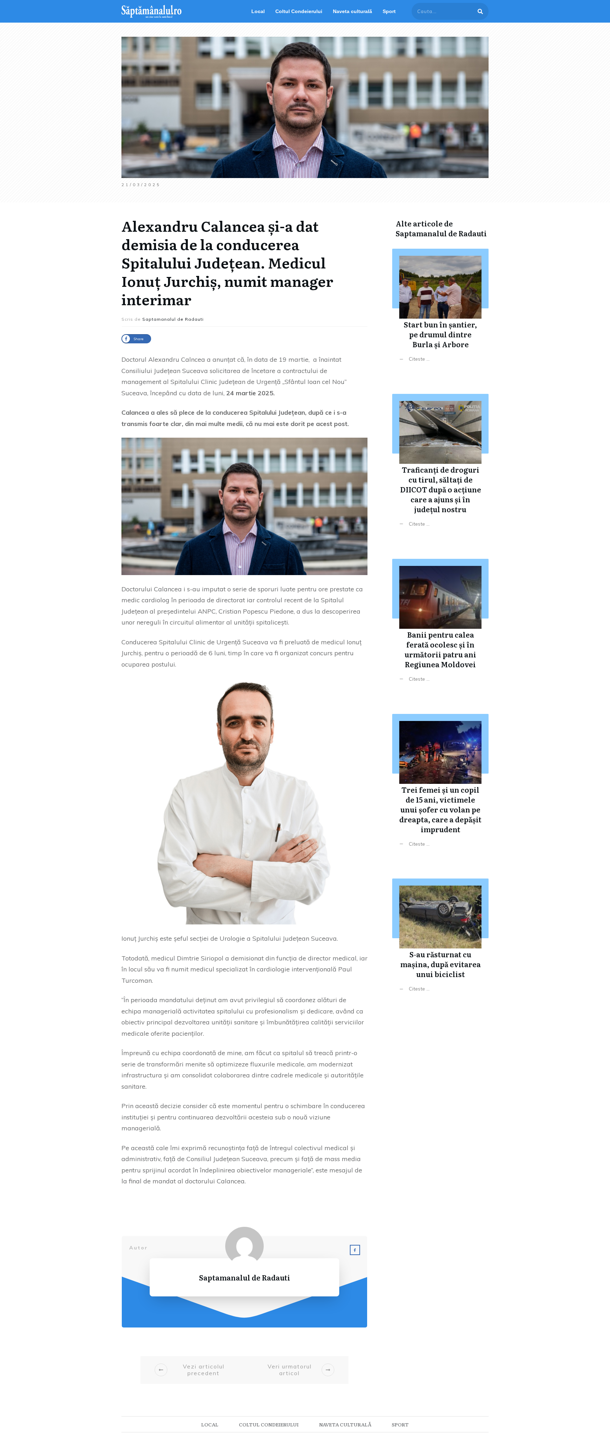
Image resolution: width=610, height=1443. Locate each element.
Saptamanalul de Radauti (441, 233)
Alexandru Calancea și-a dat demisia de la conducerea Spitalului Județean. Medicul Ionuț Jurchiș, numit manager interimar (227, 262)
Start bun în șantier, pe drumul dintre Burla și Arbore (440, 311)
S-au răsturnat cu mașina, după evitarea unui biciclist (440, 940)
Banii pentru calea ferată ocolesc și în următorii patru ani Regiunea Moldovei (440, 626)
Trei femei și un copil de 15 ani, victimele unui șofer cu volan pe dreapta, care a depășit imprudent (440, 786)
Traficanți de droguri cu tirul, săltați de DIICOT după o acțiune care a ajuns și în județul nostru (440, 466)
